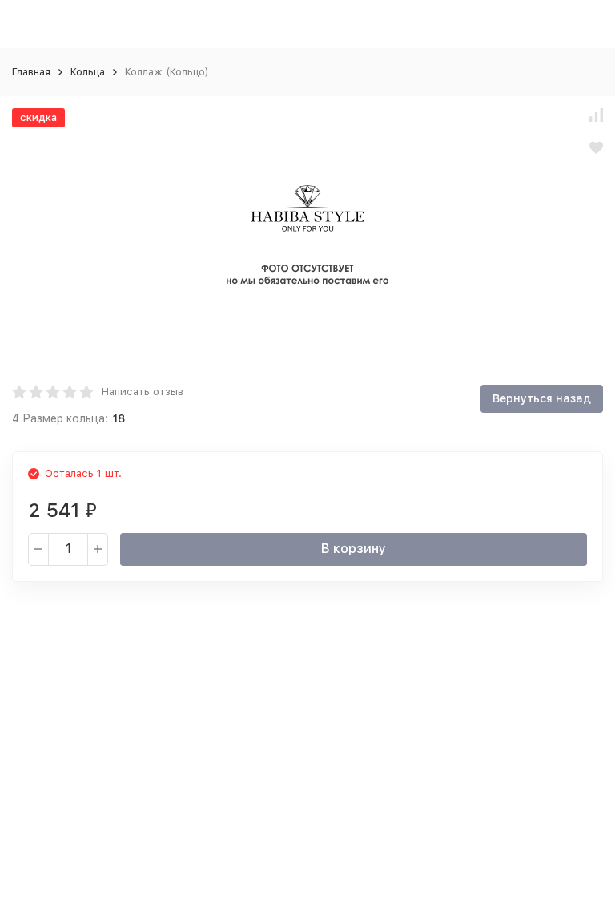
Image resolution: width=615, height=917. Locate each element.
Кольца (87, 72)
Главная (31, 72)
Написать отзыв (142, 392)
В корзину (353, 548)
